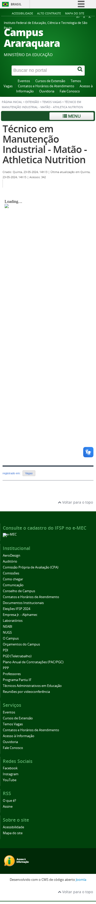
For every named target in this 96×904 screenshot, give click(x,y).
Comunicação (13, 585)
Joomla (81, 879)
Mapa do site (74, 13)
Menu (74, 116)
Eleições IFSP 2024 (16, 609)
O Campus (11, 638)
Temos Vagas (51, 102)
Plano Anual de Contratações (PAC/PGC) (33, 662)
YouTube (9, 780)
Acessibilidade (22, 13)
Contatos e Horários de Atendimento (46, 86)
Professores (12, 674)
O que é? (9, 800)
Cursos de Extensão (50, 81)
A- (90, 17)
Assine (8, 806)
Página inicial (12, 102)
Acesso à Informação (18, 736)
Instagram (10, 774)
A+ (78, 17)
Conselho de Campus (19, 591)
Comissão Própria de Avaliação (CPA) (30, 567)
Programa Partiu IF (17, 680)
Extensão (32, 102)
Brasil (16, 4)
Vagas (29, 473)
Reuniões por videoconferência (26, 692)
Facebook (10, 768)
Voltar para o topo (77, 502)
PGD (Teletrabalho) (17, 656)
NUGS (7, 632)
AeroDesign (11, 555)
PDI (5, 650)
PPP (6, 668)
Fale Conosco (70, 91)
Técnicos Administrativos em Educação (32, 686)
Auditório (10, 561)
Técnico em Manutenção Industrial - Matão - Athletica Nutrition (45, 144)
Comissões (11, 573)
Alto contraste (49, 13)
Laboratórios (13, 620)
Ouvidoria (46, 91)
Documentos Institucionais (23, 603)
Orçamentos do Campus (21, 644)
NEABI (7, 626)
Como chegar (13, 579)
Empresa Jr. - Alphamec (20, 615)
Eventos (24, 81)
